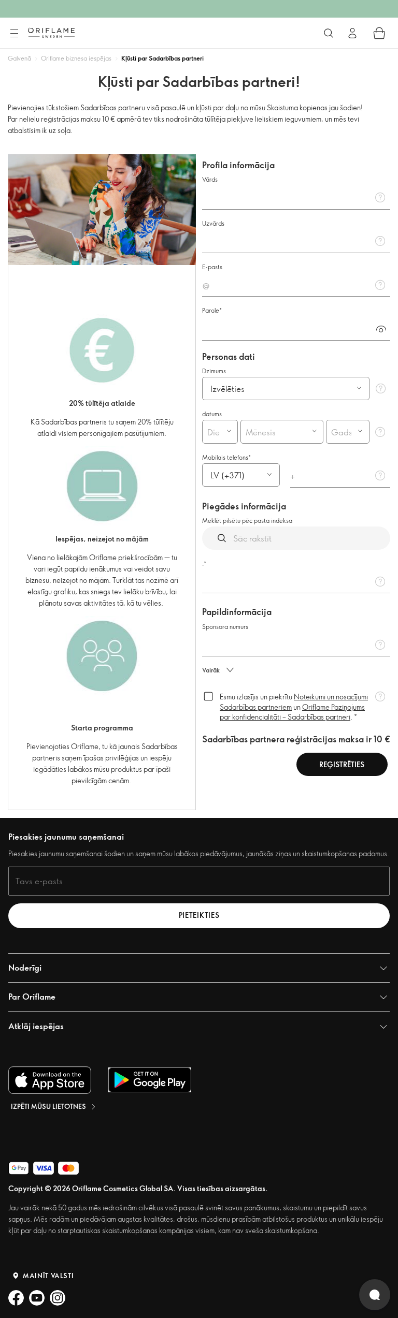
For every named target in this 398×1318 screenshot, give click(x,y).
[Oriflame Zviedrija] (51, 32)
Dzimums (214, 371)
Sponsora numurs (225, 626)
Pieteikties (199, 915)
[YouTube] (37, 1298)
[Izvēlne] (14, 33)
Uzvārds (213, 223)
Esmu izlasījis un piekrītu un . (294, 707)
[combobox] (211, 432)
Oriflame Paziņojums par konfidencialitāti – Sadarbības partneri (292, 712)
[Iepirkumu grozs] (379, 33)
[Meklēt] (328, 33)
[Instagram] (57, 1298)
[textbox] (296, 197)
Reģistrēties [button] (341, 764)
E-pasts (212, 266)
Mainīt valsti (48, 1275)
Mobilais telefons (225, 457)
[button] (381, 328)
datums (212, 413)
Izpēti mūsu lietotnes (48, 1106)
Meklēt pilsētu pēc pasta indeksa (247, 520)
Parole (210, 310)
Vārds (210, 179)
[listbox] (285, 388)
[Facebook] (16, 1298)
